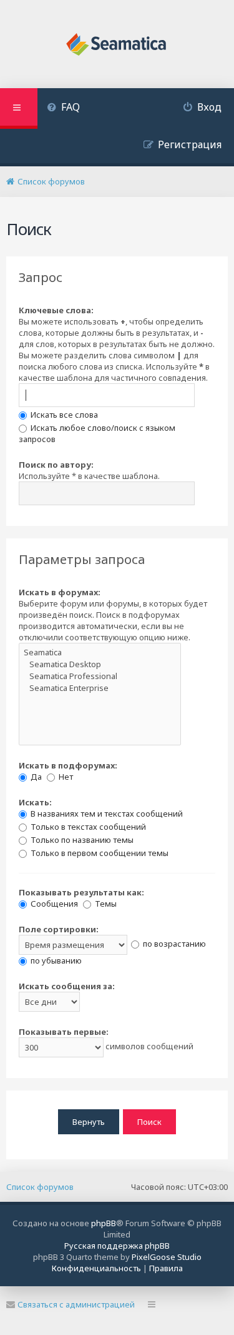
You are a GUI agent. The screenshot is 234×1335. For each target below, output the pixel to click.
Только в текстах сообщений (87, 826)
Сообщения (53, 903)
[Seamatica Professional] (99, 676)
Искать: (35, 802)
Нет (65, 776)
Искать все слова (63, 414)
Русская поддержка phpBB (117, 1245)
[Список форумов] (117, 45)
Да (35, 776)
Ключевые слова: (56, 310)
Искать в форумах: (59, 592)
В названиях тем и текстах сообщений (106, 813)
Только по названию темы (81, 839)
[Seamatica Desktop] (99, 664)
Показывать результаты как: (81, 892)
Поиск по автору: (56, 464)
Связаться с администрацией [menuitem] (76, 1304)
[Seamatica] (99, 652)
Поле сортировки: (59, 929)
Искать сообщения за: (67, 986)
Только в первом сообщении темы (98, 853)
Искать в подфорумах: (68, 765)
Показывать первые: (64, 1031)
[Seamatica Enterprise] (99, 688)
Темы (105, 903)
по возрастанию (173, 943)
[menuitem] (63, 108)
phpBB (103, 1223)
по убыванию (55, 960)
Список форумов (40, 1186)
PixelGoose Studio (167, 1256)
